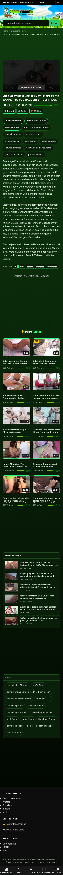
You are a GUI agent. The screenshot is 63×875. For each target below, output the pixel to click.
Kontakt (6, 850)
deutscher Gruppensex (18, 692)
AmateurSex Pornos (36, 120)
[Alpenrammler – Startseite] (18, 12)
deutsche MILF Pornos (17, 685)
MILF (5, 812)
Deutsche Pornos (19, 31)
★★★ (30, 266)
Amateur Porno (14, 732)
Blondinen (8, 805)
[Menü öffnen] (56, 12)
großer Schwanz (43, 726)
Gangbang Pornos (46, 719)
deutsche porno (33, 134)
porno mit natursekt (14, 154)
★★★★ (40, 266)
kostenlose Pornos (16, 824)
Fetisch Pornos (12, 127)
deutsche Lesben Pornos (19, 726)
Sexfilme (40, 2)
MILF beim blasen (41, 692)
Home (5, 31)
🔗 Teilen (22, 111)
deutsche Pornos (27, 2)
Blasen (6, 808)
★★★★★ (52, 266)
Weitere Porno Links (13, 829)
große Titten (39, 685)
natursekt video (49, 141)
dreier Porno (28, 719)
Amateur (7, 801)
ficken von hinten (36, 705)
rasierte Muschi (12, 141)
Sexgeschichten (10, 2)
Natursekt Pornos (13, 148)
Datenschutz (9, 843)
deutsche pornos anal (42, 712)
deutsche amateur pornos (36, 127)
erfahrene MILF (43, 698)
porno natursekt (35, 154)
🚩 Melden (36, 111)
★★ (22, 266)
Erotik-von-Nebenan (38, 276)
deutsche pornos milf (17, 712)
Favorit (9, 111)
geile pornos (30, 141)
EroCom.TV (20, 276)
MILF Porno (12, 719)
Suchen (54, 23)
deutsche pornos (13, 134)
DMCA (6, 847)
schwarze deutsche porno (38, 148)
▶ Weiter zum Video (31, 87)
